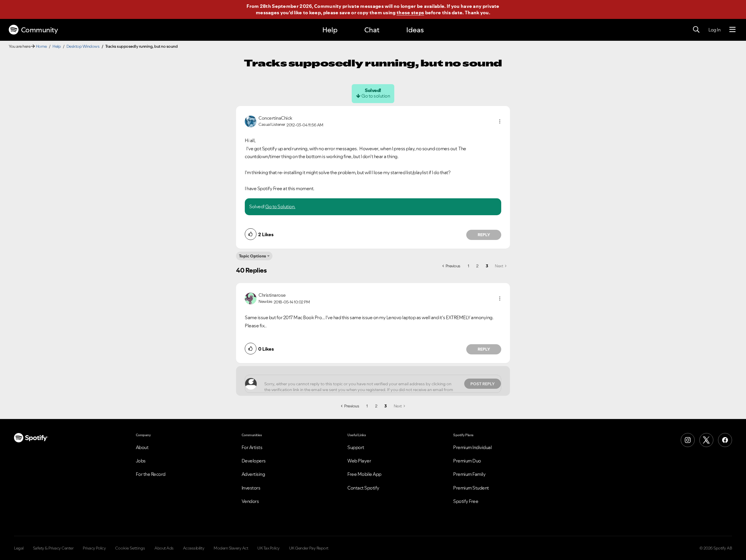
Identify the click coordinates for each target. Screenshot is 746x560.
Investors (251, 488)
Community (39, 30)
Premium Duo (467, 460)
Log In (714, 30)
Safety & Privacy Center (53, 548)
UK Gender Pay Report (308, 548)
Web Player (359, 460)
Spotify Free (465, 501)
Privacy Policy (94, 548)
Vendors (250, 501)
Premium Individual (472, 447)
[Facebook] (725, 440)
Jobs (141, 460)
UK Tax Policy (268, 548)
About (142, 447)
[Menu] (732, 30)
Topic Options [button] (252, 256)
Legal (19, 548)
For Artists (252, 447)
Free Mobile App (364, 474)
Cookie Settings (130, 548)
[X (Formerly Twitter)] (706, 440)
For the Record (151, 474)
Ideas (415, 30)
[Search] (696, 29)
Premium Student (471, 488)
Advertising (253, 474)
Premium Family (469, 474)
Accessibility (194, 548)
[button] (499, 121)
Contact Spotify (363, 488)
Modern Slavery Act (231, 548)
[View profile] (250, 121)
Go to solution (375, 96)
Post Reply (482, 384)
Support (355, 447)
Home (41, 46)
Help (329, 30)
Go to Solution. (280, 206)
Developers (254, 460)
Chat (371, 30)
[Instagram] (688, 440)
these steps (410, 12)
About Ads (164, 548)
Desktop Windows (83, 46)
